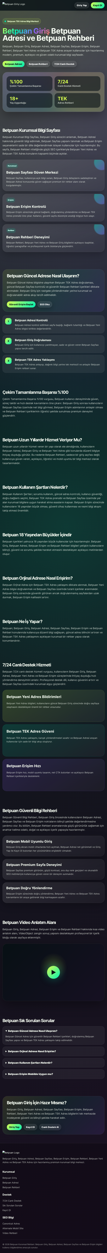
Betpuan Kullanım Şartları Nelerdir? (30, 1062)
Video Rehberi (10, 1233)
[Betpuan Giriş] (15, 4)
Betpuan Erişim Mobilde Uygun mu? (30, 1074)
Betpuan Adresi (13, 64)
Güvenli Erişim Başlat (21, 304)
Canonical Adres (11, 1223)
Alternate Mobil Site (13, 1228)
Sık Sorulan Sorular (13, 1205)
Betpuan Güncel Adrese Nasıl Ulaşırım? (32, 1030)
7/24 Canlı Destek (64, 64)
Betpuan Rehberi (38, 64)
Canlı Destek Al (50, 1127)
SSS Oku (45, 304)
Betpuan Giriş (10, 1177)
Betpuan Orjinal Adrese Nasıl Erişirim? (32, 1051)
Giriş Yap (82, 5)
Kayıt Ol (97, 5)
